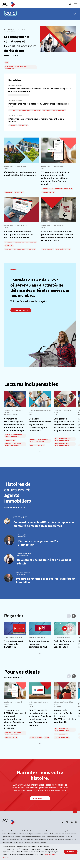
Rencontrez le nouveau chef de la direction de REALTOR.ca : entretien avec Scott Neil (65, 716)
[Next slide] (74, 616)
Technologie (10, 440)
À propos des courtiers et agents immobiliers (17, 67)
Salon (47, 737)
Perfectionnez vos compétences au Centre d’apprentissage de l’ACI (38, 105)
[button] (39, 451)
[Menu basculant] (75, 14)
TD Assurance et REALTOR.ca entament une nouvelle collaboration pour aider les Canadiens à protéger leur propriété (55, 178)
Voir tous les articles (13, 507)
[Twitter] (67, 822)
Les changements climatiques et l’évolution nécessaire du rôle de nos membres (20, 46)
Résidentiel (23, 125)
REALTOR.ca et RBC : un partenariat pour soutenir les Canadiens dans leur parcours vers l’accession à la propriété (40, 717)
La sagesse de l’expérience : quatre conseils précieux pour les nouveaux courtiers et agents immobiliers (65, 424)
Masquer (70, 852)
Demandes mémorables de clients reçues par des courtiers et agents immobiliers (40, 424)
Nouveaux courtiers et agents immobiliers (25, 110)
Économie (13, 125)
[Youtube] (71, 822)
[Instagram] (76, 822)
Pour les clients (48, 192)
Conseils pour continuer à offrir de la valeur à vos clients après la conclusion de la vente (39, 90)
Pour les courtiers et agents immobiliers (57, 188)
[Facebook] (58, 822)
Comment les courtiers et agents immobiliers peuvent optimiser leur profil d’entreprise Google (14, 424)
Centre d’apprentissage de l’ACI (54, 110)
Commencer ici (39, 798)
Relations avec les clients (19, 95)
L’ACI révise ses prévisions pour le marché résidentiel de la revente (36, 120)
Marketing (9, 245)
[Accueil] (8, 4)
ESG (6, 62)
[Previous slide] (69, 616)
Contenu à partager (63, 249)
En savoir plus (20, 310)
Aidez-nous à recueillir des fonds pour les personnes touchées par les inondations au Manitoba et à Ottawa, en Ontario (57, 236)
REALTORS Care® (47, 249)
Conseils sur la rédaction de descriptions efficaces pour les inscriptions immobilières (18, 234)
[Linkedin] (62, 822)
